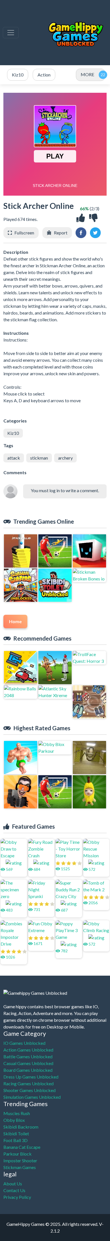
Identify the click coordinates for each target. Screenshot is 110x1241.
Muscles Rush (16, 1113)
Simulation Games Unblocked (32, 1097)
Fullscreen (24, 232)
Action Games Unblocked (28, 1049)
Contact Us (14, 1190)
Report (60, 232)
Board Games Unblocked (27, 1070)
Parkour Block (17, 1153)
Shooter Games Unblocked (29, 1090)
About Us (12, 1183)
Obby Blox (14, 1120)
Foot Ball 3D (15, 1140)
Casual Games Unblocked (28, 1063)
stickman (39, 457)
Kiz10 (13, 433)
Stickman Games (19, 1167)
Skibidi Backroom (20, 1126)
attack (13, 457)
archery (65, 457)
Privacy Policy (17, 1197)
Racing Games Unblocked (28, 1083)
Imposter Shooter (20, 1160)
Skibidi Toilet (16, 1133)
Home (15, 621)
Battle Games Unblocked (27, 1056)
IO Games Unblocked (24, 1043)
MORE (87, 74)
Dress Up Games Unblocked (30, 1076)
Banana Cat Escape (21, 1147)
